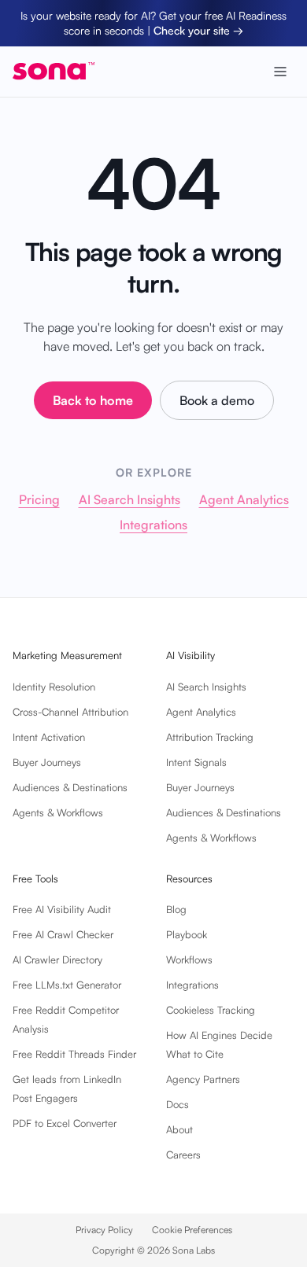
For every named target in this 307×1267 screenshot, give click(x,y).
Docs (177, 1104)
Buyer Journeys (47, 762)
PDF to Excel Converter (65, 1123)
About (179, 1129)
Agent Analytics (244, 499)
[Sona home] (53, 71)
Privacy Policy (104, 1230)
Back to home (93, 400)
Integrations (153, 524)
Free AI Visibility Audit (62, 909)
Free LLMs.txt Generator (67, 984)
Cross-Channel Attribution (70, 711)
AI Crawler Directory (57, 959)
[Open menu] (280, 71)
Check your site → (198, 30)
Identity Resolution (54, 686)
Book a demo (216, 400)
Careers (183, 1154)
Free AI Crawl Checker (63, 934)
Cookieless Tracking (210, 1010)
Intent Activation (49, 737)
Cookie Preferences (192, 1230)
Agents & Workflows (58, 812)
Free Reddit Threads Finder (74, 1054)
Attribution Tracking (209, 737)
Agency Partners (203, 1079)
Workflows (189, 959)
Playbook (186, 934)
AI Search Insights (129, 499)
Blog (176, 909)
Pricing (39, 499)
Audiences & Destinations (70, 787)
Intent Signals (196, 762)
